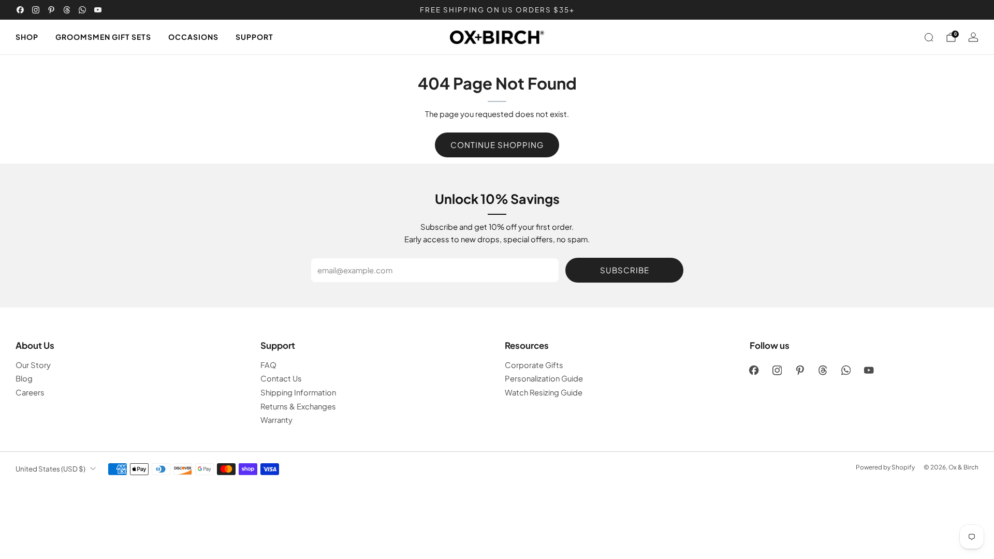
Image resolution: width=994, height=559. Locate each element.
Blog (24, 378)
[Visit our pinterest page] (51, 10)
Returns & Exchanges (298, 406)
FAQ (268, 365)
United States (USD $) (50, 468)
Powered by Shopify (885, 467)
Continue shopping (497, 145)
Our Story (33, 365)
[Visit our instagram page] (35, 10)
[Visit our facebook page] (20, 10)
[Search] (929, 37)
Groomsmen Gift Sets (103, 36)
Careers (30, 392)
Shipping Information (298, 392)
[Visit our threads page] (67, 10)
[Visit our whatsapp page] (82, 10)
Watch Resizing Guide (543, 392)
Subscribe (624, 270)
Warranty (276, 419)
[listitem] (497, 10)
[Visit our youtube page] (98, 10)
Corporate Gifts (534, 365)
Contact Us (281, 378)
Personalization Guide (544, 378)
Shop (27, 36)
